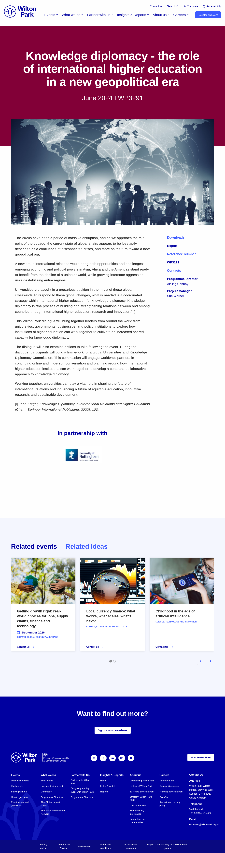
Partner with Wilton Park (80, 782)
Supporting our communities (137, 821)
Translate (192, 6)
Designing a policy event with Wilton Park (82, 790)
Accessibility (213, 6)
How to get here (19, 797)
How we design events (52, 786)
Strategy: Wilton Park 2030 (141, 798)
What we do (71, 15)
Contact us (156, 6)
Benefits (163, 797)
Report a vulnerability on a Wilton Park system (167, 846)
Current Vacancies (169, 786)
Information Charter (64, 846)
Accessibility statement (130, 846)
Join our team (166, 780)
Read (103, 780)
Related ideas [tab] (87, 546)
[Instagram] (121, 758)
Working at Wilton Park (171, 791)
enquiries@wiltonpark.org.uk (204, 824)
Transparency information (137, 812)
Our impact (46, 791)
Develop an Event (208, 14)
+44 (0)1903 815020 (200, 813)
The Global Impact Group (50, 804)
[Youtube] (131, 758)
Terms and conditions (105, 846)
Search (171, 6)
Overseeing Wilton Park (142, 780)
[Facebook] (103, 758)
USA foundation (138, 805)
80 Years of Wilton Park (142, 791)
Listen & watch (107, 786)
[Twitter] (94, 758)
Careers (179, 15)
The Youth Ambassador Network (53, 812)
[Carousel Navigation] (201, 661)
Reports (104, 791)
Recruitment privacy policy (169, 804)
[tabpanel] (112, 609)
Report (172, 245)
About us (160, 15)
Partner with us (99, 15)
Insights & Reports (131, 15)
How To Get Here (201, 757)
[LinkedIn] (112, 758)
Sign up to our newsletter (112, 730)
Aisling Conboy (177, 284)
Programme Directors (52, 797)
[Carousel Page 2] (114, 661)
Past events (17, 786)
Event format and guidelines (20, 804)
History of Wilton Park (141, 786)
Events (49, 15)
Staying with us (19, 791)
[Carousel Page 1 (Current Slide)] (110, 661)
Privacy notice (43, 846)
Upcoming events (20, 780)
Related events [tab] (34, 546)
